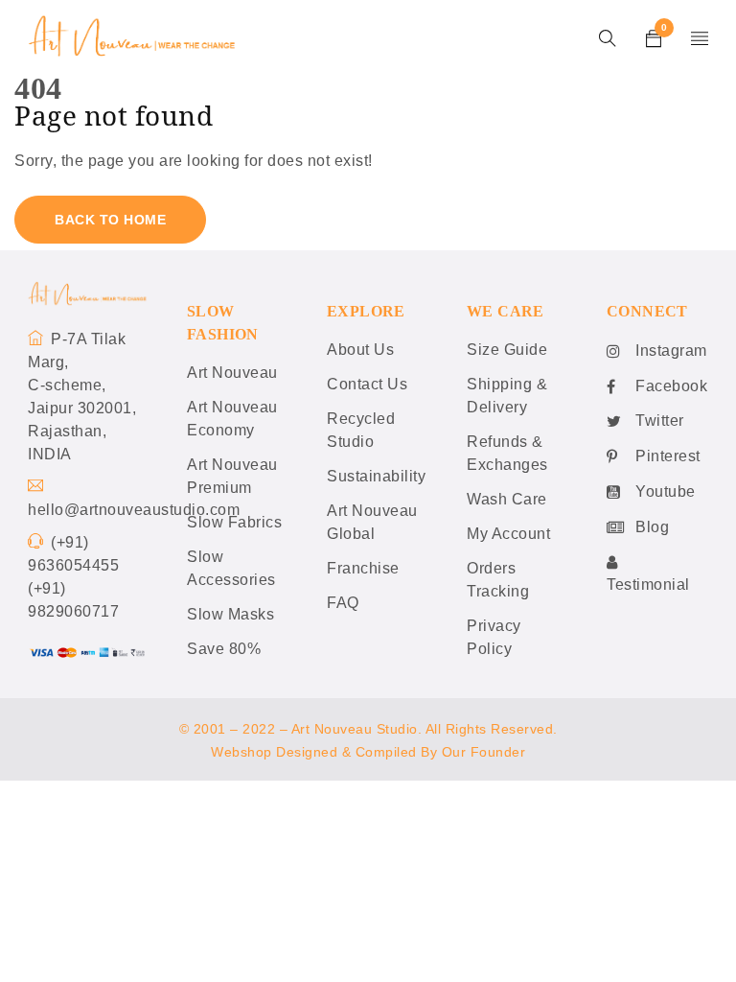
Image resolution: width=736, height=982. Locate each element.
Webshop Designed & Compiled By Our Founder (368, 752)
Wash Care (507, 499)
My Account (508, 534)
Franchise (363, 568)
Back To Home (110, 219)
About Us (360, 349)
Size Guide (507, 349)
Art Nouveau (232, 372)
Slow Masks (230, 614)
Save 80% (224, 649)
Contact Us (367, 384)
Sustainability (376, 476)
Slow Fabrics (234, 522)
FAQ (343, 603)
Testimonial (648, 584)
